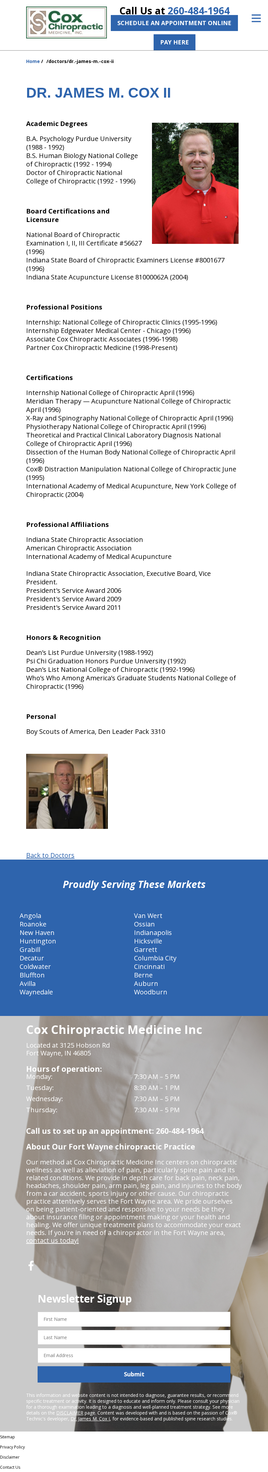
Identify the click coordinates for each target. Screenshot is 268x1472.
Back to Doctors (50, 855)
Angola (30, 915)
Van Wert (148, 915)
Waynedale (36, 992)
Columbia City (155, 958)
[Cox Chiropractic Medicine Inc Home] (66, 23)
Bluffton (32, 975)
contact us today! (52, 1240)
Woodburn (150, 992)
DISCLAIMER (69, 1413)
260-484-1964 (199, 10)
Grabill (30, 949)
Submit (134, 1374)
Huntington (38, 941)
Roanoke (33, 924)
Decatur (32, 958)
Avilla (28, 983)
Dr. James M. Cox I (90, 1419)
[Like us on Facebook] (31, 1268)
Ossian (144, 924)
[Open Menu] (256, 18)
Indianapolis (153, 932)
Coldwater (35, 966)
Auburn (146, 983)
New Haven (37, 932)
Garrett (145, 949)
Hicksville (148, 941)
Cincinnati (149, 966)
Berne (143, 975)
